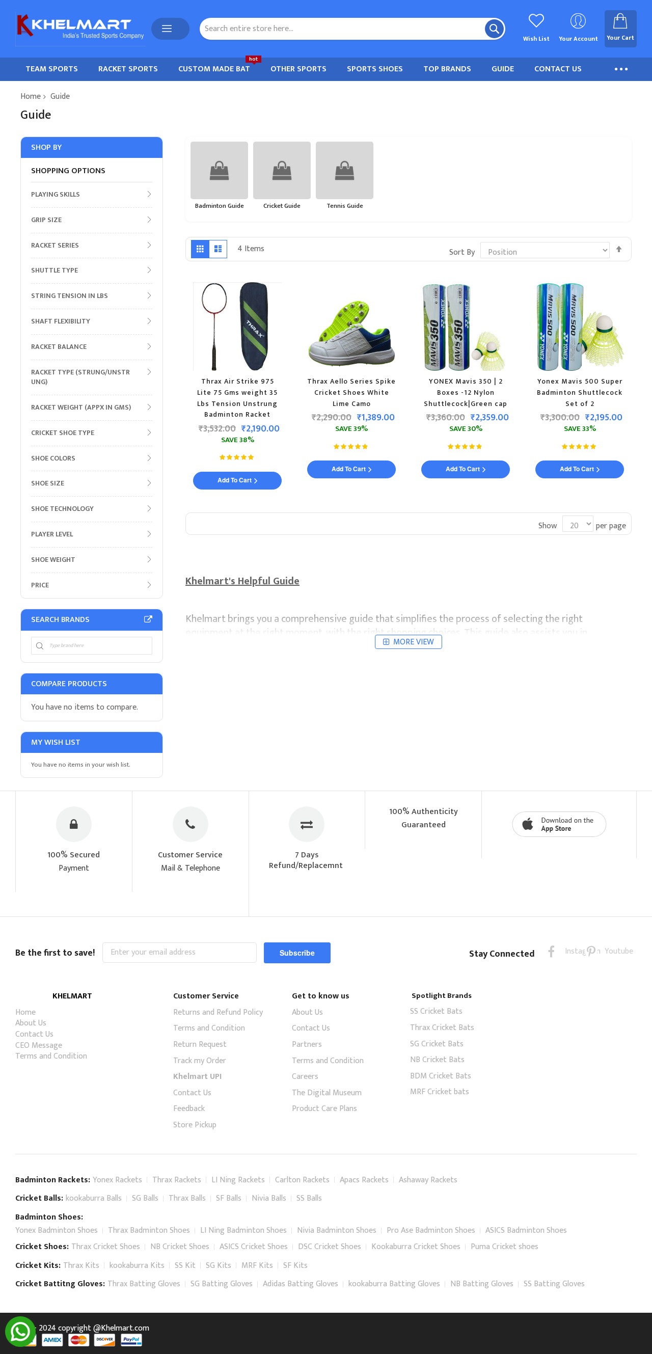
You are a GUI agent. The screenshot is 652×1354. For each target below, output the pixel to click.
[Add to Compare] (299, 332)
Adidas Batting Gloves (300, 1284)
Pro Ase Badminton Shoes (431, 1230)
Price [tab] (40, 584)
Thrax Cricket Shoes (105, 1247)
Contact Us (34, 1034)
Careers (305, 1077)
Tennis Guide (345, 205)
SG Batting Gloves (222, 1284)
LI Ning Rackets (238, 1180)
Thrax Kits (81, 1265)
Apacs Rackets (364, 1180)
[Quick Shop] (294, 292)
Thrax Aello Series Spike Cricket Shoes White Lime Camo (351, 392)
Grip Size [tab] (46, 219)
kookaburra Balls (94, 1198)
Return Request (200, 1044)
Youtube (611, 951)
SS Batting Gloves (554, 1284)
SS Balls (309, 1198)
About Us (30, 1023)
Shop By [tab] (46, 147)
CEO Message (38, 1045)
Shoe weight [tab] (53, 559)
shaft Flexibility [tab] (60, 321)
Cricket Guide (282, 205)
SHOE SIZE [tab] (47, 483)
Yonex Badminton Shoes (56, 1230)
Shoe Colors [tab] (53, 458)
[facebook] (551, 951)
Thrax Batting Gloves (143, 1284)
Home (30, 96)
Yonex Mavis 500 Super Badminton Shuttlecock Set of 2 (579, 392)
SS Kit (185, 1265)
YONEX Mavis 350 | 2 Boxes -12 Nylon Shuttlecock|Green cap (465, 392)
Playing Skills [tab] (55, 194)
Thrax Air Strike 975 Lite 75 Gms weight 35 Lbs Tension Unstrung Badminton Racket (237, 397)
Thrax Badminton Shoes (149, 1230)
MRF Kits (257, 1265)
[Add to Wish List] (297, 312)
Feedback (189, 1109)
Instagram (571, 951)
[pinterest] (591, 951)
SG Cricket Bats (437, 1044)
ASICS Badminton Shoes (526, 1230)
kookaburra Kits (137, 1265)
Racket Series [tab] (55, 245)
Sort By (462, 252)
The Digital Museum (327, 1093)
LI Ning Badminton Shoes (243, 1230)
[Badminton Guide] (219, 170)
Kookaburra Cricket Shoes (415, 1247)
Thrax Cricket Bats (442, 1028)
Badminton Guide (219, 205)
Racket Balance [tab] (59, 346)
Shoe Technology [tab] (62, 508)
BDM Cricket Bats (440, 1076)
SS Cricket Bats (436, 1011)
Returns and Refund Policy (218, 1012)
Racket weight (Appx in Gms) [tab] (81, 407)
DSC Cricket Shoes (329, 1247)
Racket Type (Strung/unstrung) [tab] (80, 376)
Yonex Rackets (117, 1180)
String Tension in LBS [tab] (69, 295)
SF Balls (228, 1198)
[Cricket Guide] (282, 170)
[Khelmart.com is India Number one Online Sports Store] (80, 29)
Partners (307, 1044)
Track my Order (199, 1061)
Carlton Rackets (302, 1180)
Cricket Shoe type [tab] (62, 432)
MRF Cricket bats (439, 1092)
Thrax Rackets (176, 1180)
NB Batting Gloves (481, 1284)
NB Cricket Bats (437, 1060)
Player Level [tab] (52, 533)
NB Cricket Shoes (179, 1247)
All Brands (148, 619)
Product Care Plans (324, 1109)
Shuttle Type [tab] (54, 270)
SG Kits (218, 1265)
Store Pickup (194, 1125)
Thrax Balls (187, 1198)
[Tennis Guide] (344, 170)
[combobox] (352, 29)
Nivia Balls (269, 1198)
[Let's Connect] (20, 1344)
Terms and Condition (51, 1056)
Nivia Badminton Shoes (336, 1230)
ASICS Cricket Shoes (254, 1247)
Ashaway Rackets (428, 1180)
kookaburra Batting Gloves (394, 1284)
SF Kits (295, 1265)
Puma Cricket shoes (504, 1247)
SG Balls (145, 1198)
